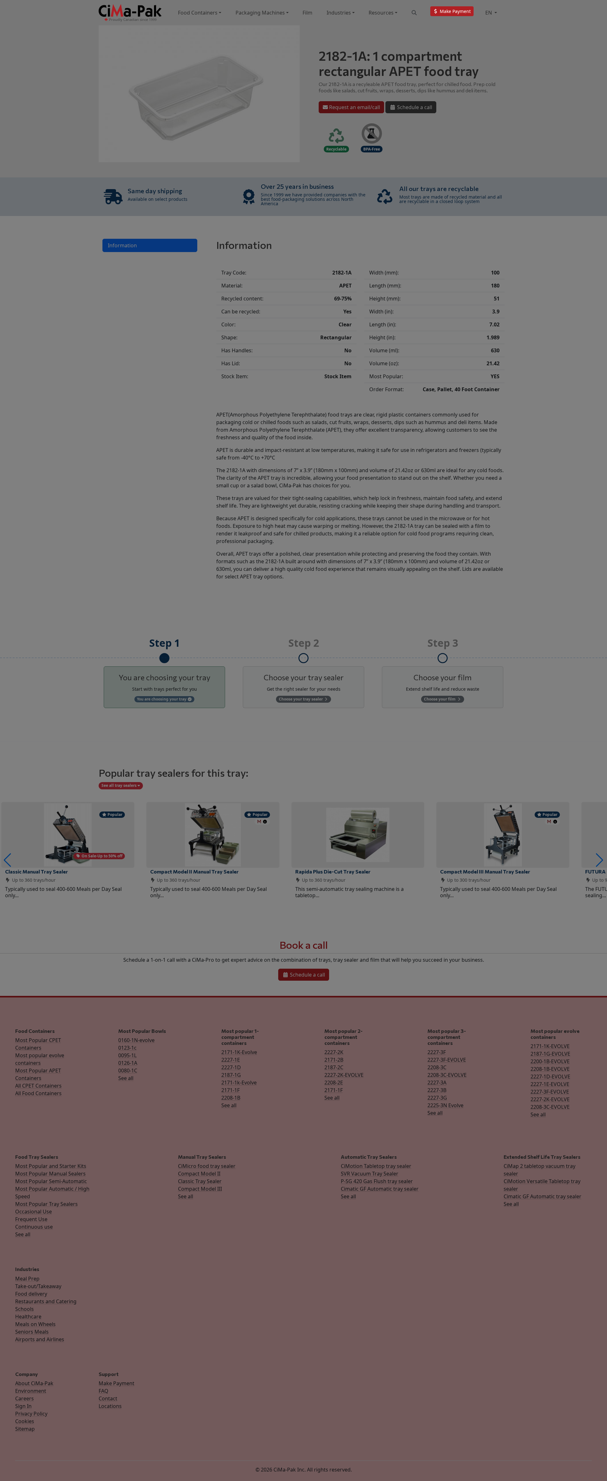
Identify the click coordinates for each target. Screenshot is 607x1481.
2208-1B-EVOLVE (550, 1068)
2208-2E (333, 1082)
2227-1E (230, 1059)
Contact (108, 1398)
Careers (24, 1398)
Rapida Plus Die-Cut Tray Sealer (333, 871)
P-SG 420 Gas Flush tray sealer (377, 1181)
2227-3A (436, 1082)
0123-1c (127, 1047)
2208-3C (436, 1067)
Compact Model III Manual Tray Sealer (485, 871)
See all (125, 1078)
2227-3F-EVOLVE (446, 1059)
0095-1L (127, 1055)
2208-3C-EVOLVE (447, 1074)
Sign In (23, 1406)
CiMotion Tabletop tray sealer (376, 1166)
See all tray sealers (119, 785)
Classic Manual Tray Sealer (36, 871)
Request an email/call (354, 107)
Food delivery (31, 1293)
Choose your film (440, 699)
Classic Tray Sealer (200, 1181)
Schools (24, 1308)
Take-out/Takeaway (38, 1286)
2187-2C (333, 1067)
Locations (110, 1406)
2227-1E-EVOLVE (549, 1084)
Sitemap (25, 1428)
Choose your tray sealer (301, 699)
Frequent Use (31, 1219)
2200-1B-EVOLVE (550, 1061)
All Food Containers (38, 1093)
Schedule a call (414, 107)
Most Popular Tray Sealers (46, 1203)
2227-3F (436, 1052)
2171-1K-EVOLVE (550, 1046)
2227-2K (333, 1052)
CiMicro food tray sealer (207, 1166)
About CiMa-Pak (34, 1383)
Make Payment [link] (454, 11)
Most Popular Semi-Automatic (51, 1181)
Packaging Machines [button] (260, 12)
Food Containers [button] (198, 12)
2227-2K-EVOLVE (344, 1074)
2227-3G (437, 1097)
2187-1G (231, 1074)
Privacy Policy (31, 1413)
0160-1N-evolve (136, 1040)
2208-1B (230, 1097)
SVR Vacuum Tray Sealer (369, 1173)
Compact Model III (200, 1188)
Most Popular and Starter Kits (50, 1166)
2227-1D (231, 1067)
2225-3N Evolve (445, 1105)
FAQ (103, 1390)
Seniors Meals (32, 1331)
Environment (30, 1390)
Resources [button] (381, 12)
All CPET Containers (38, 1085)
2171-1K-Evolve (239, 1052)
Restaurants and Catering (46, 1301)
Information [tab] (122, 245)
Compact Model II (199, 1173)
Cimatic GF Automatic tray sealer (380, 1188)
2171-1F (230, 1090)
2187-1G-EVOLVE (550, 1053)
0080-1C (127, 1070)
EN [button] (489, 12)
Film (307, 12)
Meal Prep (27, 1278)
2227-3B (436, 1090)
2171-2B (333, 1059)
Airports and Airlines (39, 1339)
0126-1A (127, 1062)
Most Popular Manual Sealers (50, 1173)
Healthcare (28, 1316)
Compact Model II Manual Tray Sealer (194, 871)
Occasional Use (33, 1211)
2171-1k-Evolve (239, 1082)
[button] (7, 860)
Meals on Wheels (35, 1324)
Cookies (24, 1421)
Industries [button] (339, 12)
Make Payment (116, 1383)
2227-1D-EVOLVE (550, 1076)
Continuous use (34, 1226)
